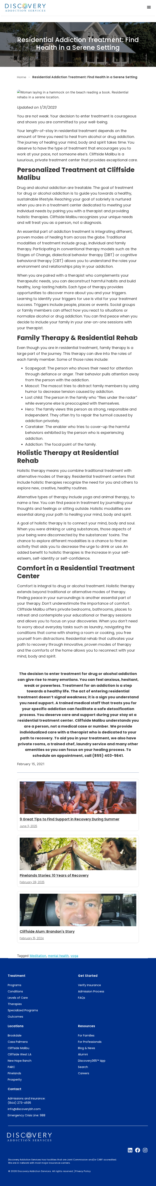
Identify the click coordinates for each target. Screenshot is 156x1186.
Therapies (15, 1004)
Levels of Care (18, 998)
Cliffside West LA (19, 1054)
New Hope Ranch (19, 1061)
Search (83, 1067)
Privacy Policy (83, 1171)
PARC (11, 1067)
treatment (16, 976)
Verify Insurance (89, 985)
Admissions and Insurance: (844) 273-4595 (26, 1100)
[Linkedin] (130, 1150)
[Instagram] (145, 1150)
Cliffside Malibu (18, 1048)
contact (14, 1089)
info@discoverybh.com (24, 1109)
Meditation (38, 956)
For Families (86, 1035)
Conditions (15, 991)
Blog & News (86, 1048)
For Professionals (90, 1042)
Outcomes (15, 1017)
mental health (58, 956)
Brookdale (15, 1035)
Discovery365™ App (91, 1061)
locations (16, 1026)
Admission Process (91, 991)
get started (88, 976)
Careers (83, 1073)
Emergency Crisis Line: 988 (26, 1115)
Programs (14, 985)
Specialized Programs (23, 1010)
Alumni (83, 1054)
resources (86, 1026)
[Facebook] (137, 1150)
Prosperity (15, 1080)
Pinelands (14, 1073)
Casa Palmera (18, 1042)
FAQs (81, 998)
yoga (74, 956)
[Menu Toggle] (149, 7)
